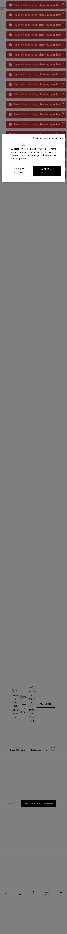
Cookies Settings (19, 171)
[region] (33, 158)
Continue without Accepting (48, 138)
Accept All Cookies (47, 171)
